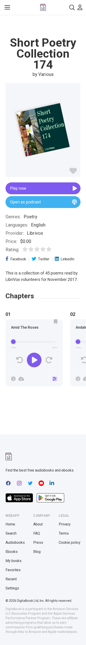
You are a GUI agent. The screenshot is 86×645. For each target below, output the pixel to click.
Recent (11, 579)
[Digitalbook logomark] (9, 456)
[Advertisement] (43, 26)
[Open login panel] (80, 7)
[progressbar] (34, 341)
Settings (12, 588)
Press (38, 542)
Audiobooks (15, 542)
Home (10, 524)
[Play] (34, 360)
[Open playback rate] (13, 378)
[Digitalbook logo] (43, 7)
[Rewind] (20, 360)
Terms (64, 533)
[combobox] (72, 7)
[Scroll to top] (77, 635)
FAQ (36, 533)
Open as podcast (25, 202)
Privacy (65, 524)
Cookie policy (69, 542)
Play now (18, 188)
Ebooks (12, 551)
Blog (37, 551)
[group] (34, 354)
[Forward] (49, 360)
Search (11, 533)
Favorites (13, 570)
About (38, 524)
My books (14, 561)
